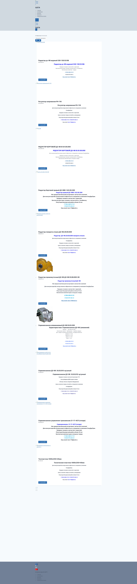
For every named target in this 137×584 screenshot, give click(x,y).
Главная (39, 10)
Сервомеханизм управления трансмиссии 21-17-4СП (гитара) (61, 420)
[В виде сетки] (36, 40)
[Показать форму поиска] (37, 19)
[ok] (68, 566)
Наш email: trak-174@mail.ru (69, 76)
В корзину (41, 79)
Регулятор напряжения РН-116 (49, 101)
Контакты (39, 14)
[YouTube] (36, 569)
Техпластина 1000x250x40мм (49, 459)
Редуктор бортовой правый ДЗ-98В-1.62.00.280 (56, 190)
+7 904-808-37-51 (69, 72)
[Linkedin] (36, 564)
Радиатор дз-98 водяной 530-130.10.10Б (53, 60)
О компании (40, 11)
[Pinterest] (37, 569)
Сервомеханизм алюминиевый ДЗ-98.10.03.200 (56, 325)
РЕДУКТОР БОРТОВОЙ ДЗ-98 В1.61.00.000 (54, 147)
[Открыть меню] (36, 29)
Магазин (39, 13)
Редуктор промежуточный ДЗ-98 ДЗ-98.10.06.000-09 (58, 277)
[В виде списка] (39, 40)
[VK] (37, 564)
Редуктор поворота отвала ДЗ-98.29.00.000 (55, 232)
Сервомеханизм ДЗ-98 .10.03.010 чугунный (54, 371)
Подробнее (42, 210)
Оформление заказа (41, 16)
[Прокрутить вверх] (136, 580)
